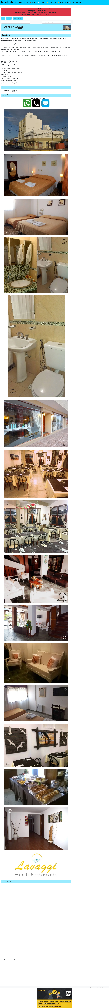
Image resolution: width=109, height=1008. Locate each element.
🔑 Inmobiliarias (51, 2)
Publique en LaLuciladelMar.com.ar (97, 987)
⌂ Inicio (26, 2)
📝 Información (62, 2)
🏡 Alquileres (41, 2)
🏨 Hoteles (33, 2)
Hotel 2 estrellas (18, 18)
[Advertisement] (54, 974)
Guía (3, 18)
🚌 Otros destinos (74, 2)
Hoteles (9, 18)
